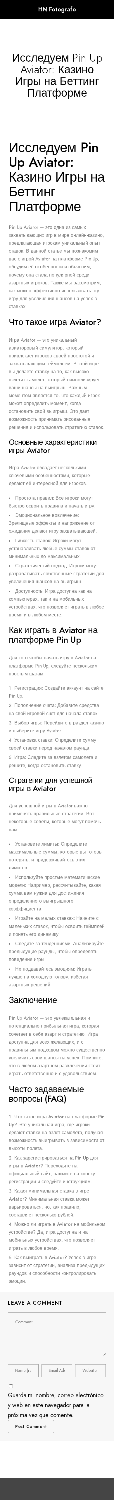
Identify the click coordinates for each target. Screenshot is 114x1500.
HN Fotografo (57, 9)
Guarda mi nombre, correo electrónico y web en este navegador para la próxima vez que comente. (55, 1405)
